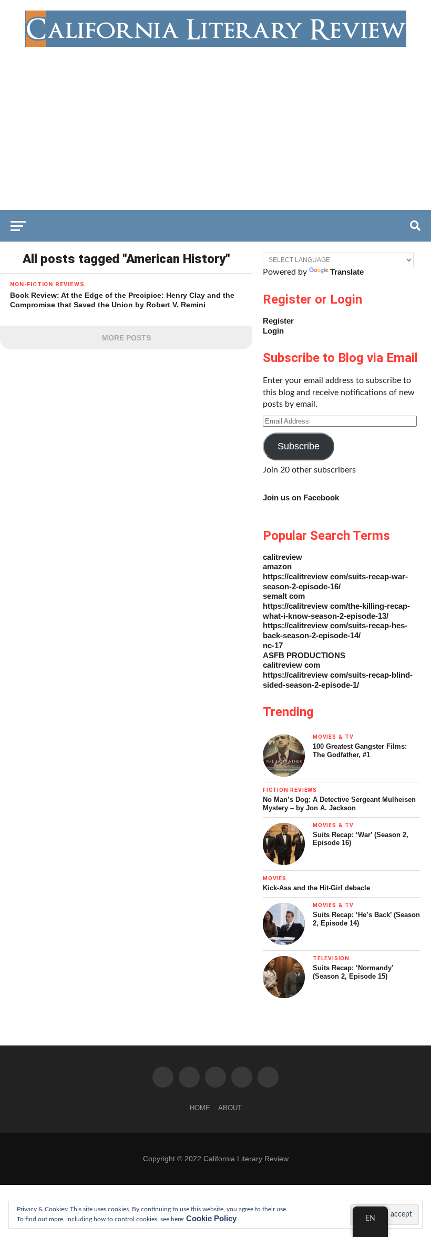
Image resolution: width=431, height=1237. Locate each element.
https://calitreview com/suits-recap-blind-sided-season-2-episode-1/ (338, 679)
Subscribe (299, 446)
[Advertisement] (215, 125)
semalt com (284, 595)
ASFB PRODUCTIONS (304, 655)
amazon (277, 566)
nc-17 (273, 645)
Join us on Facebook (301, 497)
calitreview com (291, 664)
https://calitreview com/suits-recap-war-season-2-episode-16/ (335, 581)
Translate (347, 271)
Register (278, 320)
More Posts (126, 338)
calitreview (282, 556)
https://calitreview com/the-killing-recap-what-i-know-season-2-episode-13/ (336, 610)
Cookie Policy (211, 1218)
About (230, 1108)
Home (200, 1108)
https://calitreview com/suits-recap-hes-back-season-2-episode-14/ (335, 630)
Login (273, 330)
